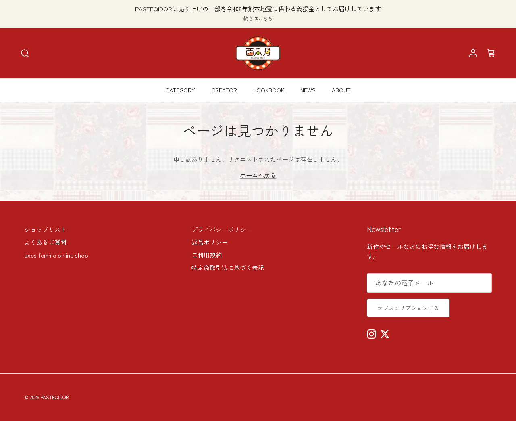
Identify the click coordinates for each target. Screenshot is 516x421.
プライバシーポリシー (221, 229)
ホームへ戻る (258, 175)
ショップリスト (45, 229)
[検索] (25, 53)
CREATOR (224, 90)
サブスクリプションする (408, 308)
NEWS (308, 90)
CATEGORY (180, 90)
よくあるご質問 (45, 242)
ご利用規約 (206, 255)
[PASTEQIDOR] (258, 53)
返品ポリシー (209, 242)
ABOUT (341, 90)
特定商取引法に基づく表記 (227, 267)
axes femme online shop (56, 255)
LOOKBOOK (268, 90)
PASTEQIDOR (54, 397)
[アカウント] (471, 53)
